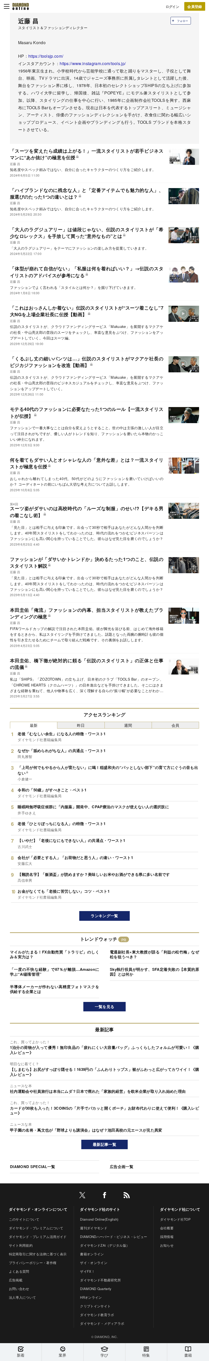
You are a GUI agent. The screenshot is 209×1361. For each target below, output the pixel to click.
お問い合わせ (19, 1288)
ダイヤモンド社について (180, 1209)
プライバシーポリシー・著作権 (32, 1262)
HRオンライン (91, 1297)
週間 (128, 725)
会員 (175, 725)
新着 (21, 1355)
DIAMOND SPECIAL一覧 (32, 1166)
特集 (146, 1355)
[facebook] (104, 1196)
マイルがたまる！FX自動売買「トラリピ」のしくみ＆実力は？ (54, 954)
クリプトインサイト (95, 1306)
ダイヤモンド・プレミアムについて (36, 1227)
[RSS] (126, 1196)
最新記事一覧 (104, 1144)
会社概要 (167, 1227)
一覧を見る (104, 1006)
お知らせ (167, 1245)
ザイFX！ (87, 1271)
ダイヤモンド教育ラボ (97, 1314)
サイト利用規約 (21, 1245)
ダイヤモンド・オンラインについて (38, 1209)
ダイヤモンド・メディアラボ (102, 1323)
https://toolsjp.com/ (45, 56)
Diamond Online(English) (99, 1219)
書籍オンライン (92, 1254)
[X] (82, 1196)
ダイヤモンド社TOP (175, 1219)
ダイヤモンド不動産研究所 (100, 1280)
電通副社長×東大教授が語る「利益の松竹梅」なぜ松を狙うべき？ (154, 954)
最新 (34, 725)
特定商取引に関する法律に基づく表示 (38, 1254)
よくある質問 (19, 1271)
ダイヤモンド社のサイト (100, 1209)
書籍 (188, 1355)
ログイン (172, 6)
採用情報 (167, 1236)
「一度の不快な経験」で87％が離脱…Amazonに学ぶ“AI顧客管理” (54, 971)
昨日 (81, 725)
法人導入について (22, 1297)
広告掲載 (15, 1280)
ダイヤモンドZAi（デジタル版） (104, 1245)
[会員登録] (194, 6)
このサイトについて (24, 1219)
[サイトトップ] (20, 6)
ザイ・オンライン (93, 1262)
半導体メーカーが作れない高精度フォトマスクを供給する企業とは (54, 989)
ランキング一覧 (104, 915)
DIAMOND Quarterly (95, 1288)
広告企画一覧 (121, 1166)
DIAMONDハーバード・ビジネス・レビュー (113, 1236)
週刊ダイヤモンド (93, 1227)
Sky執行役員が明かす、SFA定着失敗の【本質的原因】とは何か (154, 971)
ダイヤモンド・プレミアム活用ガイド (38, 1236)
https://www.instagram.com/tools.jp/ (93, 63)
